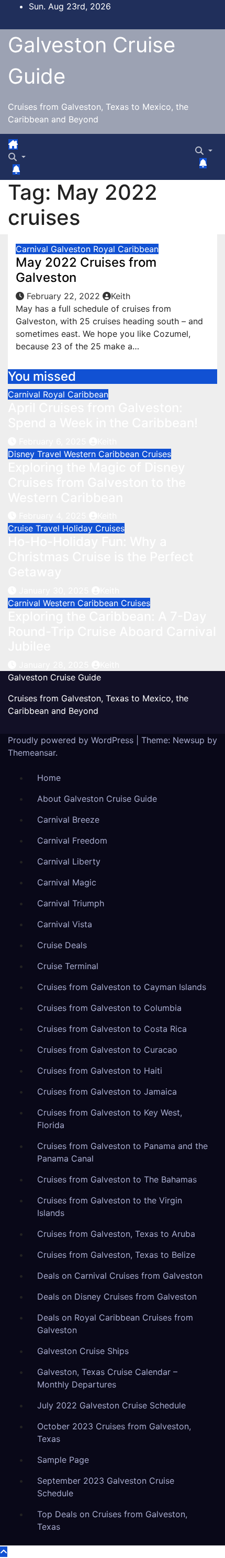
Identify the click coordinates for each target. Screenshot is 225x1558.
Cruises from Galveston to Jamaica (107, 1091)
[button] (17, 157)
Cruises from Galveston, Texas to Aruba (116, 1234)
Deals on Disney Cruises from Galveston (117, 1296)
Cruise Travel (35, 528)
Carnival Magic (66, 882)
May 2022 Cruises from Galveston (86, 270)
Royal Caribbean (126, 249)
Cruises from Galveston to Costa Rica (112, 1028)
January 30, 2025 (55, 590)
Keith (120, 296)
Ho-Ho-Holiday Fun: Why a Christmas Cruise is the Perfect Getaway (101, 556)
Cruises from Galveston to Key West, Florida (109, 1118)
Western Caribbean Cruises (117, 454)
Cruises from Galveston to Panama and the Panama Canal (122, 1152)
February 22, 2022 (65, 296)
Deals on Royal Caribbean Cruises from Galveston (115, 1323)
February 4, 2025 (54, 515)
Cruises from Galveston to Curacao (107, 1049)
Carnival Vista (64, 924)
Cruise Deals (62, 945)
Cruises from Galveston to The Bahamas (117, 1179)
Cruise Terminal (67, 966)
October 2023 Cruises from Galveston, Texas (114, 1432)
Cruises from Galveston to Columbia (109, 1008)
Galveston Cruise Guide (54, 677)
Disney (22, 454)
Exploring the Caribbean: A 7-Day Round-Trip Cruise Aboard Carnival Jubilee (112, 631)
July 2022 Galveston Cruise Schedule (111, 1405)
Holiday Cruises (93, 528)
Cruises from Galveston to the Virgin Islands (109, 1206)
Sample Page (63, 1459)
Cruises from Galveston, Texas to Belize (116, 1254)
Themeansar (31, 752)
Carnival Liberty (68, 861)
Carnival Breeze (68, 819)
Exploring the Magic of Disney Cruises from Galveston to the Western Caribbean (97, 482)
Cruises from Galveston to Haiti (99, 1070)
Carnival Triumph (70, 903)
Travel (50, 454)
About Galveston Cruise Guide (97, 798)
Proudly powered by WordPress (72, 740)
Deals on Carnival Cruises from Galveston (120, 1275)
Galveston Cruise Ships (83, 1351)
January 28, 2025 (55, 664)
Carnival (33, 249)
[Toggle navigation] (27, 147)
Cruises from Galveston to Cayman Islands (121, 987)
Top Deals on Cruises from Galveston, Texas (112, 1520)
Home (49, 777)
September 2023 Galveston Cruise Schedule (105, 1486)
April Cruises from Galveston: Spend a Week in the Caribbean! (103, 415)
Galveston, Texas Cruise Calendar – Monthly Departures (107, 1378)
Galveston (72, 249)
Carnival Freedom (72, 840)
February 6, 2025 (54, 441)
